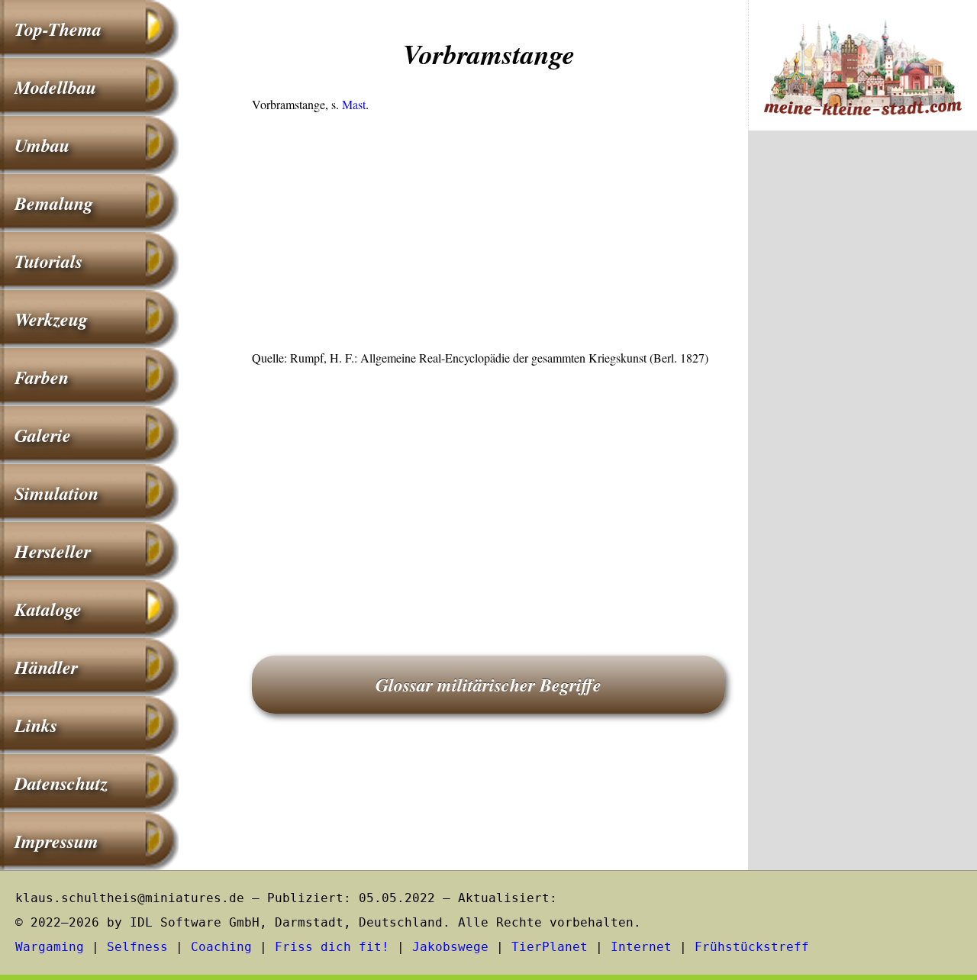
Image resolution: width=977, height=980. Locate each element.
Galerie (43, 435)
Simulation (56, 493)
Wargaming (49, 947)
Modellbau (55, 87)
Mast (354, 104)
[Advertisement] (488, 236)
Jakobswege (450, 947)
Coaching (221, 947)
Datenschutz (61, 783)
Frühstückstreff (752, 947)
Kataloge (48, 609)
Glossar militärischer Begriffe (488, 685)
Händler (46, 667)
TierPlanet (549, 947)
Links (36, 725)
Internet (641, 947)
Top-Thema (58, 29)
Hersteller (53, 551)
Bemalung (54, 203)
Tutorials (48, 261)
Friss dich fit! (332, 947)
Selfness (137, 947)
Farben (42, 377)
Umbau (42, 145)
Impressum (56, 841)
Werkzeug (51, 319)
